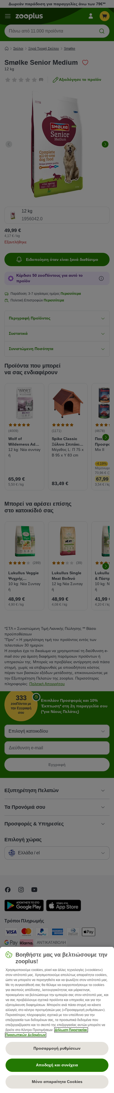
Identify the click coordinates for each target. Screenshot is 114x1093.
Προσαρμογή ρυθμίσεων (57, 1048)
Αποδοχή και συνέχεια (57, 1065)
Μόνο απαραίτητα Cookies (57, 1081)
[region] (57, 1020)
